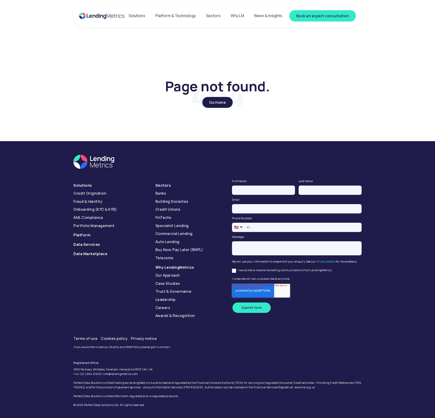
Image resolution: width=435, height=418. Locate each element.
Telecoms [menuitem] (164, 257)
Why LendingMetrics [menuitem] (174, 267)
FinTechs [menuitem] (163, 217)
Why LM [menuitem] (237, 15)
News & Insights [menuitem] (268, 15)
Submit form (252, 307)
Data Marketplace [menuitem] (90, 253)
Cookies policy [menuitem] (114, 338)
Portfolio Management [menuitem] (93, 225)
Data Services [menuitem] (86, 244)
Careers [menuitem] (162, 307)
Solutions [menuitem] (137, 15)
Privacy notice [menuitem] (144, 338)
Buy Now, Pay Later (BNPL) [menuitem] (179, 249)
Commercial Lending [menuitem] (174, 233)
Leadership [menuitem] (165, 299)
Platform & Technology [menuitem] (175, 15)
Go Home (217, 102)
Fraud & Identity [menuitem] (87, 201)
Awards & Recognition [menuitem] (175, 315)
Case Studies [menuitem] (167, 283)
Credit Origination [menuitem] (89, 193)
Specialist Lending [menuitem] (172, 225)
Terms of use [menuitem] (85, 338)
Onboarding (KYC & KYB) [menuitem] (95, 209)
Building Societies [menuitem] (171, 201)
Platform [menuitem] (81, 234)
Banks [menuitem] (160, 193)
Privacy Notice (326, 261)
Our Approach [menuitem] (167, 275)
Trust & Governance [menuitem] (173, 291)
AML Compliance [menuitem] (88, 217)
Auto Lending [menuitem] (167, 241)
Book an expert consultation (322, 15)
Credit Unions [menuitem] (168, 209)
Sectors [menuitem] (213, 15)
